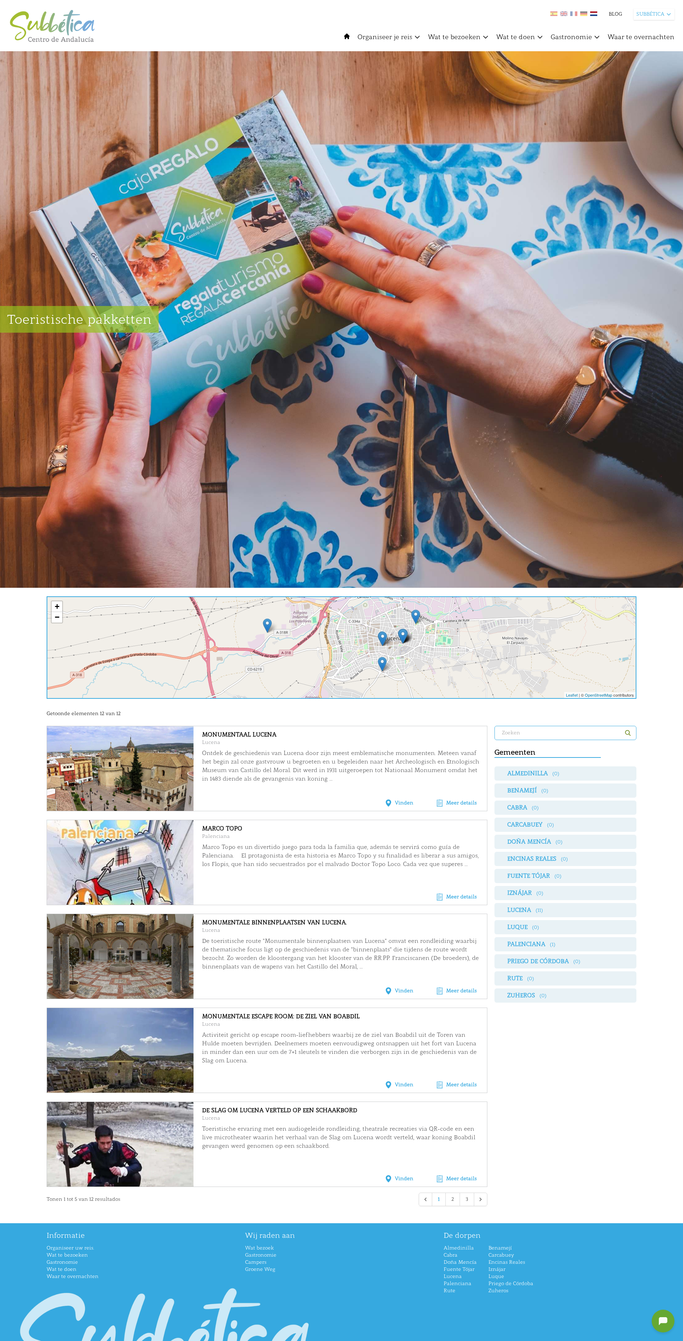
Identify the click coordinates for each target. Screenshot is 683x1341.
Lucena (211, 742)
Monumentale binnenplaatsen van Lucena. (274, 922)
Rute (449, 1291)
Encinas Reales (506, 1262)
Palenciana (216, 836)
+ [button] (57, 606)
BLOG (615, 14)
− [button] (57, 617)
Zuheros (498, 1291)
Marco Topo (222, 828)
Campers (255, 1262)
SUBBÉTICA (650, 14)
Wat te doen (515, 37)
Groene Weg (260, 1269)
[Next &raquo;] (480, 1199)
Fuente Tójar (459, 1269)
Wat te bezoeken (454, 37)
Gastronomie (571, 37)
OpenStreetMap (598, 695)
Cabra (450, 1255)
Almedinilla (459, 1248)
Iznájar (496, 1269)
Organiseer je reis (385, 37)
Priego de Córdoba (510, 1284)
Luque (496, 1276)
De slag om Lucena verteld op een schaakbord (279, 1110)
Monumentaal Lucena (239, 734)
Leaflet (572, 695)
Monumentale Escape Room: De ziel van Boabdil (281, 1016)
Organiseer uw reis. (70, 1248)
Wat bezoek (259, 1248)
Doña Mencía (460, 1262)
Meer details (461, 803)
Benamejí (500, 1248)
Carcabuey (501, 1255)
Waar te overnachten (641, 37)
